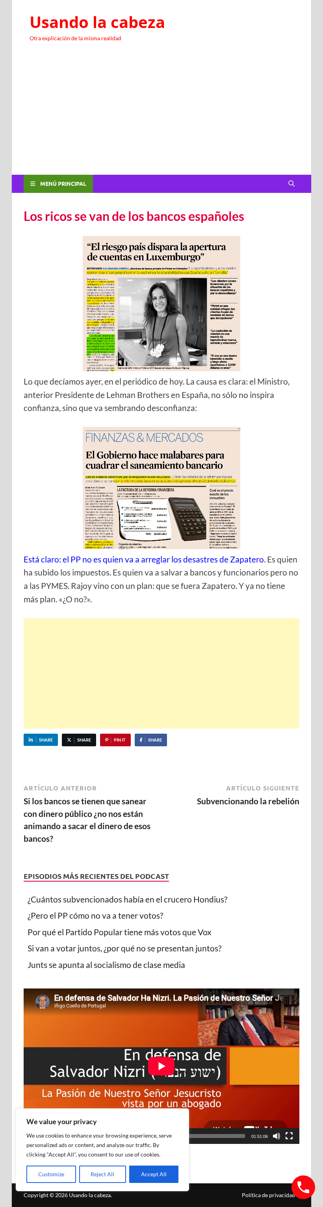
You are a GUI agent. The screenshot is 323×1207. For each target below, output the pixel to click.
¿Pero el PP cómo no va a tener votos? (95, 915)
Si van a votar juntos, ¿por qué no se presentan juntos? (124, 948)
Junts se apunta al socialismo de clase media (106, 965)
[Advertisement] (161, 115)
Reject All (102, 1174)
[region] (102, 1149)
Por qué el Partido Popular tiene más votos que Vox (120, 932)
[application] (161, 1066)
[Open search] (291, 184)
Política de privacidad (268, 1195)
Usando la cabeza (97, 22)
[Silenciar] (276, 1136)
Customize (51, 1174)
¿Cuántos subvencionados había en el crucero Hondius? (127, 899)
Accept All (154, 1174)
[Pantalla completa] (289, 1136)
